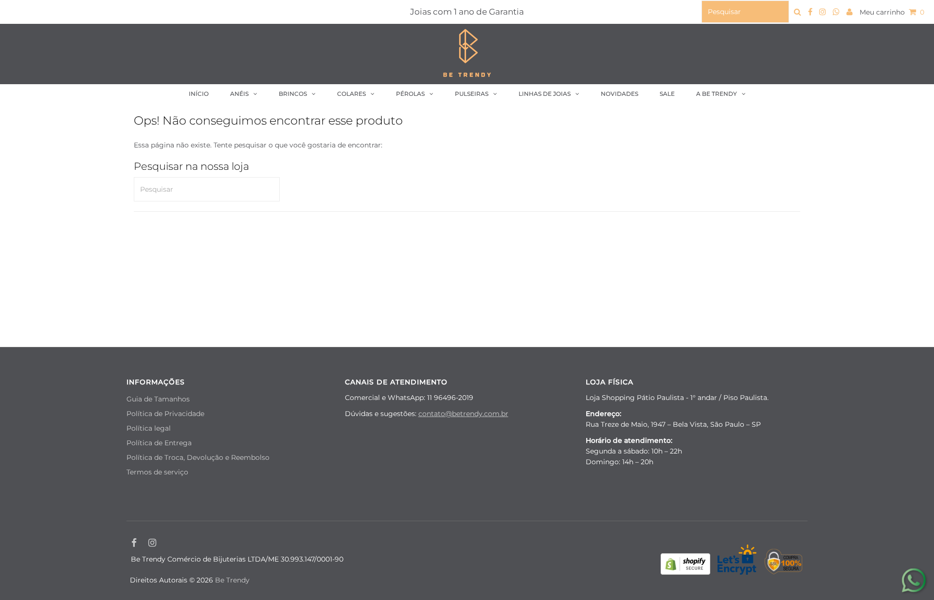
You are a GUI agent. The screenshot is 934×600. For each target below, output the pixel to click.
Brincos (293, 93)
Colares (351, 93)
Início (199, 93)
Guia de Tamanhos (158, 399)
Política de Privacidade (165, 413)
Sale (667, 93)
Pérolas (410, 93)
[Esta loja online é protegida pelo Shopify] (685, 565)
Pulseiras (471, 93)
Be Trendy (232, 580)
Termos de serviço (157, 472)
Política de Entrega (159, 442)
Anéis (239, 93)
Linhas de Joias (545, 93)
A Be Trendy (716, 93)
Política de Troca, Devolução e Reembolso (197, 457)
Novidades (619, 93)
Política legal (148, 428)
